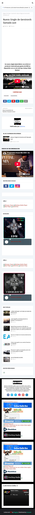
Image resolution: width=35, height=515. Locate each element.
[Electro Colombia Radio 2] (16, 297)
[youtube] (23, 395)
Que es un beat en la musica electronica (21, 334)
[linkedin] (27, 395)
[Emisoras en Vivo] (17, 407)
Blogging (16, 512)
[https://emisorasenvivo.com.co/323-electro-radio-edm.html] (10, 402)
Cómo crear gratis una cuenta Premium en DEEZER (20, 343)
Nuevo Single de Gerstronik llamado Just (20, 138)
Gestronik (13, 13)
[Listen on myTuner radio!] (11, 416)
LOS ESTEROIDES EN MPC (17, 357)
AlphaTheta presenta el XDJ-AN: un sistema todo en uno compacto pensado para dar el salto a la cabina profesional (21, 328)
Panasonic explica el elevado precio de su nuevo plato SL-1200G (20, 350)
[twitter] (11, 186)
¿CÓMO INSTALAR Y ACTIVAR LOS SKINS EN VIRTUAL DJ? (21, 312)
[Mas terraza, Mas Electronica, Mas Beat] (16, 242)
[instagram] (17, 186)
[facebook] (5, 186)
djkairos (6, 26)
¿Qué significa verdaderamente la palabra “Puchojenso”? (19, 319)
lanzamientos (14, 95)
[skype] (15, 395)
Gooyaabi (29, 512)
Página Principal (7, 13)
